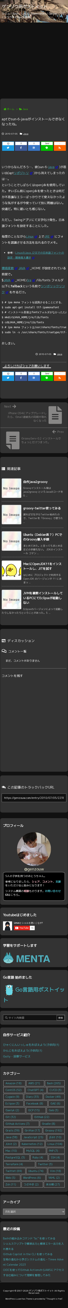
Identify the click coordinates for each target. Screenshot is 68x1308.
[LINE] (47, 148)
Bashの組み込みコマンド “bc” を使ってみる (29, 1238)
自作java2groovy (35, 482)
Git (10, 1117)
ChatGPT (35, 1090)
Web (10, 1177)
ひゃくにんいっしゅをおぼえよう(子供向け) (31, 1045)
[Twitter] (8, 148)
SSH (55, 1157)
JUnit (11, 1144)
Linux (30, 236)
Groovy (53, 1130)
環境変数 (8, 268)
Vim (55, 1171)
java (51, 167)
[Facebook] (21, 148)
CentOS (13, 1090)
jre (29, 280)
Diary (32, 1096)
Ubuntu (35, 1171)
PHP (53, 1150)
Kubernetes (32, 1144)
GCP (34, 1110)
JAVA (22, 268)
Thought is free (54, 1298)
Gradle (48, 1123)
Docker (53, 1096)
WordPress (32, 1177)
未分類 (53, 1184)
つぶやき (31, 1184)
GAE (55, 1103)
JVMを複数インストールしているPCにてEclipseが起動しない (43, 598)
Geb (53, 1110)
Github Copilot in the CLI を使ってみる (28, 1254)
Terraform (14, 1164)
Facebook (34, 1103)
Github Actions (17, 1123)
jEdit (55, 1137)
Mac (11, 1150)
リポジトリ (21, 173)
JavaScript (33, 1137)
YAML (54, 1177)
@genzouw (34, 869)
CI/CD (55, 1090)
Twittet (13, 1171)
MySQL (32, 1150)
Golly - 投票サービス (16, 1056)
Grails (12, 1130)
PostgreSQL (15, 1157)
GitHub (41, 1117)
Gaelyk (12, 1110)
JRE (47, 236)
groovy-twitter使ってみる (42, 508)
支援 (58, 881)
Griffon (32, 1130)
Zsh (10, 1184)
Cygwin (12, 1096)
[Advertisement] (34, 58)
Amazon (13, 1083)
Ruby (37, 1157)
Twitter (45, 1164)
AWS (34, 1083)
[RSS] (60, 148)
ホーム (10, 109)
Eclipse (12, 1103)
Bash (54, 1083)
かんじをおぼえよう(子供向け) (22, 1050)
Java (25, 109)
